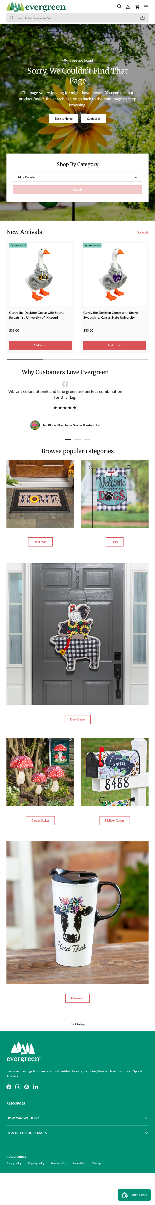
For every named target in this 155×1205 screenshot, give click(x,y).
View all (143, 232)
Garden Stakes (40, 820)
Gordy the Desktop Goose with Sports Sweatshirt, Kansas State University (110, 315)
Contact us (93, 118)
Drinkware (77, 998)
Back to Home (63, 118)
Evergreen (20, 1156)
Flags (115, 541)
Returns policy (58, 1163)
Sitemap (96, 1163)
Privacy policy (13, 1163)
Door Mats (40, 541)
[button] (137, 6)
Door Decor (77, 719)
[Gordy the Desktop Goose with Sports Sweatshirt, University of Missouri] (40, 274)
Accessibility (79, 1163)
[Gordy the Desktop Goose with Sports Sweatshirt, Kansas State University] (114, 274)
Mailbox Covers (114, 820)
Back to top (77, 1024)
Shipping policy (36, 1163)
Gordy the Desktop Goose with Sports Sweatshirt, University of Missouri (36, 315)
